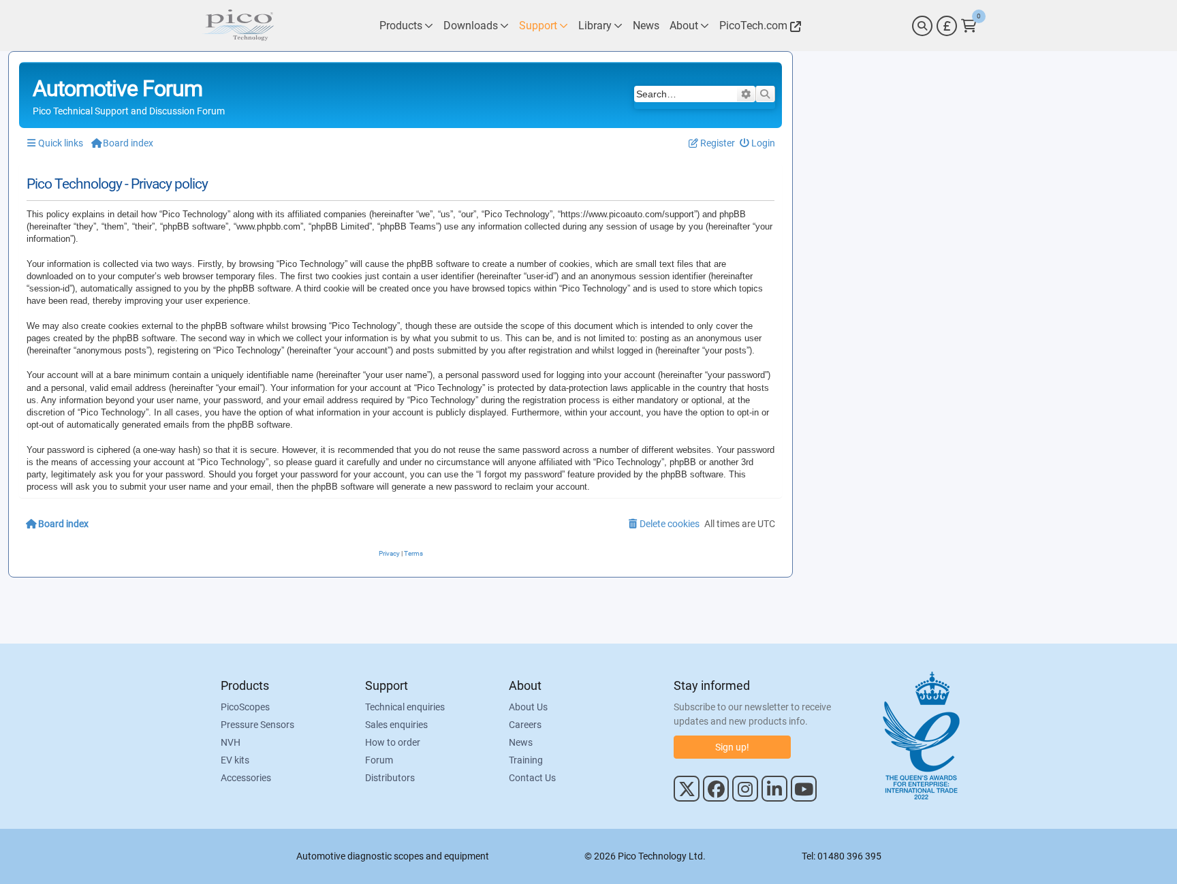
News (521, 742)
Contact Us (532, 777)
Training (526, 760)
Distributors (390, 777)
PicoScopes (245, 706)
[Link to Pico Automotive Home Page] (237, 25)
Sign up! (732, 747)
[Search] (922, 26)
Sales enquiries (396, 724)
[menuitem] (758, 143)
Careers (525, 724)
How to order (392, 742)
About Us (528, 706)
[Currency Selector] (947, 26)
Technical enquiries (405, 706)
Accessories (246, 777)
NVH (230, 742)
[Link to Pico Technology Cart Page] (969, 26)
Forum (379, 760)
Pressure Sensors (257, 724)
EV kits (235, 760)
